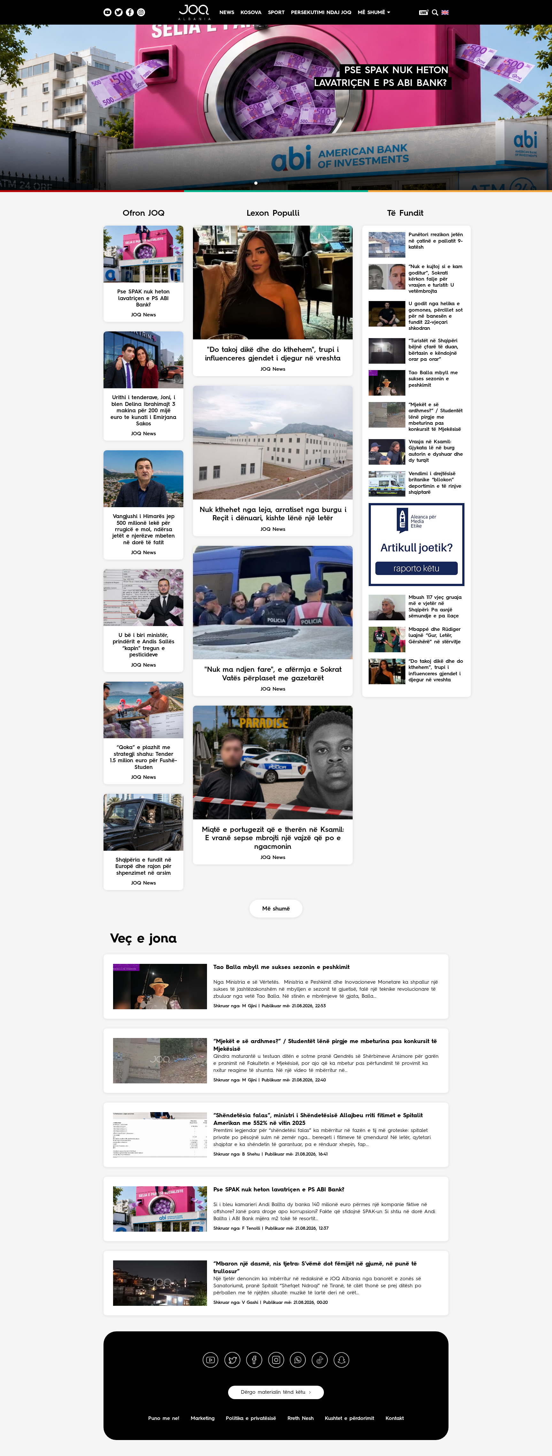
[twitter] (232, 1360)
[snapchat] (341, 1360)
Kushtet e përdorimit (349, 1418)
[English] (444, 12)
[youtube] (210, 1360)
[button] (250, 183)
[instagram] (276, 1360)
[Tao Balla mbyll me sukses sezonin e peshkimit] (160, 986)
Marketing (203, 1418)
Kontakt (395, 1418)
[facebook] (254, 1360)
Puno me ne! (163, 1418)
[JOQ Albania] (194, 14)
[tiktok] (320, 1360)
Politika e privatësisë (251, 1418)
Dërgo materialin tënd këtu (273, 1392)
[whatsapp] (298, 1360)
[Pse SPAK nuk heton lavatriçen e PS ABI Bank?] (160, 1209)
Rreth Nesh (301, 1418)
